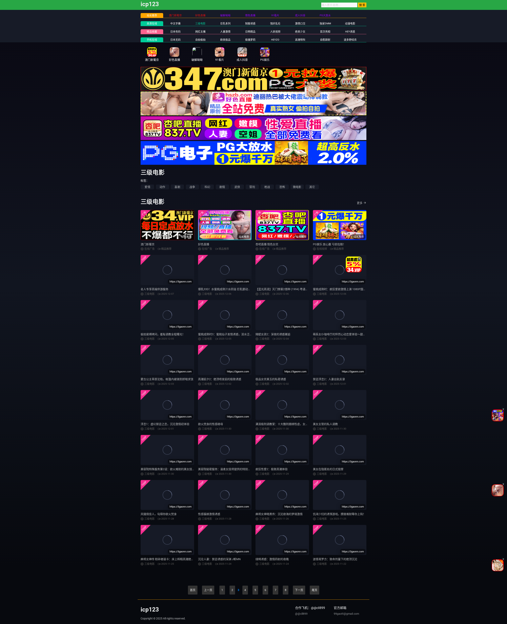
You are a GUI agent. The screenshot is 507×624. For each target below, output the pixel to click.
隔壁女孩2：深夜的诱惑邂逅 (272, 334)
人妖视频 (275, 31)
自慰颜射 (325, 39)
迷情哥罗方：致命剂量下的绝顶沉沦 (335, 559)
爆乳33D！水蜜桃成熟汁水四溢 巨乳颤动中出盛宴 (228, 289)
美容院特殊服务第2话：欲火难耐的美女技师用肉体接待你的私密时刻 (183, 469)
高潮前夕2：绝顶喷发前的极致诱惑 (219, 379)
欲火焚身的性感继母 (210, 424)
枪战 (267, 186)
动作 (162, 186)
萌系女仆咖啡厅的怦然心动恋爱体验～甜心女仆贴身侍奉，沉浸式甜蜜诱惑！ (360, 334)
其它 (312, 186)
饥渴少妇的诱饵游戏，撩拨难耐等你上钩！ (339, 514)
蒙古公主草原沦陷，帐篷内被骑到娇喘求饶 (167, 379)
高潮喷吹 (300, 39)
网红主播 (200, 31)
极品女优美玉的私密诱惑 (270, 379)
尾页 (314, 590)
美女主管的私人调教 (325, 424)
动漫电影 (350, 23)
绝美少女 (300, 31)
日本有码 (175, 31)
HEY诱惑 (350, 31)
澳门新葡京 (147, 244)
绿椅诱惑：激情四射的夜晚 (272, 559)
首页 (192, 590)
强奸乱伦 (275, 23)
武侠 (237, 186)
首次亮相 (325, 31)
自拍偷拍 (200, 39)
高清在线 (152, 23)
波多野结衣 (350, 39)
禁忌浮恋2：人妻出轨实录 (329, 379)
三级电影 (200, 23)
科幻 (207, 186)
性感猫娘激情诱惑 (209, 514)
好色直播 (203, 244)
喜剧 (177, 186)
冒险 (252, 186)
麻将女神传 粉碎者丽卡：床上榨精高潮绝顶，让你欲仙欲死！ (178, 559)
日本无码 (175, 39)
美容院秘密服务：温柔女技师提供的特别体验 (226, 469)
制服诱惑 (250, 23)
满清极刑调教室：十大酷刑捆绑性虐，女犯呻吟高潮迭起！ (291, 424)
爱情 (147, 186)
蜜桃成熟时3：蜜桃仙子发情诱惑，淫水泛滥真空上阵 (230, 334)
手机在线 (152, 39)
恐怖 (282, 186)
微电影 (297, 186)
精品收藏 (152, 31)
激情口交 (300, 23)
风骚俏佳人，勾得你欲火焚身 (159, 514)
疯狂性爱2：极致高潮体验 (271, 469)
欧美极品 (225, 39)
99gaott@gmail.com (346, 613)
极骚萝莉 (250, 39)
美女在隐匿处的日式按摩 (328, 469)
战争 (192, 186)
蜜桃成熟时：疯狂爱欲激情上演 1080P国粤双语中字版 (346, 289)
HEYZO (275, 39)
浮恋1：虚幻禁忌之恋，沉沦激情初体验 (165, 424)
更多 (359, 203)
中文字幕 (175, 23)
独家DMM (325, 23)
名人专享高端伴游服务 (154, 289)
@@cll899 (301, 613)
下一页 (299, 590)
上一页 (208, 590)
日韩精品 (250, 31)
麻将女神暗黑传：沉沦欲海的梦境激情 (279, 514)
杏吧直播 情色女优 (266, 244)
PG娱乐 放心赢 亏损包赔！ (329, 244)
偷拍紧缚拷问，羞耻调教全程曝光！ (163, 334)
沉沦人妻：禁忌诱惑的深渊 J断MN (219, 559)
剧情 (222, 186)
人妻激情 (225, 31)
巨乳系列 (225, 23)
